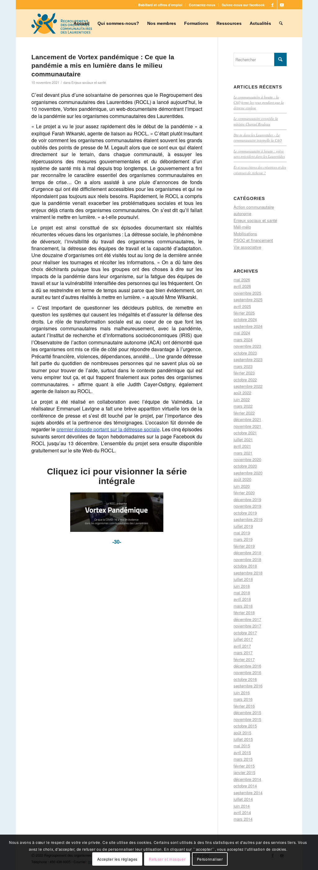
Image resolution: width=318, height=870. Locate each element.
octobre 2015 (245, 726)
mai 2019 (242, 533)
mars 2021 (243, 453)
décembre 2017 (247, 619)
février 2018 (244, 612)
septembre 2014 (248, 792)
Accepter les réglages (117, 859)
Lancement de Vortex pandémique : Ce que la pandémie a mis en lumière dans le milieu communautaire (102, 65)
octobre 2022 (245, 380)
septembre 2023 (248, 359)
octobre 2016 (245, 679)
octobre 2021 (245, 433)
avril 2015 (242, 752)
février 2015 (244, 766)
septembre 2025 (248, 299)
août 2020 (242, 479)
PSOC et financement (253, 240)
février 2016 (244, 706)
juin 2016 (242, 693)
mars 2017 (243, 652)
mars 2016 (243, 699)
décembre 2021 (247, 419)
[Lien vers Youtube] (282, 4)
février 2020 (244, 493)
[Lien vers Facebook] (272, 4)
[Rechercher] (281, 23)
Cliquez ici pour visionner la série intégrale (117, 476)
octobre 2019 (245, 513)
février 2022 (244, 413)
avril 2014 (242, 812)
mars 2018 (243, 606)
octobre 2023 (245, 353)
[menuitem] (160, 5)
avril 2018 (242, 599)
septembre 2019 (248, 519)
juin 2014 (242, 806)
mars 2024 (243, 339)
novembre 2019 (247, 506)
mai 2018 (242, 593)
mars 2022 (243, 406)
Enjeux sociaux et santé (88, 82)
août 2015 (242, 733)
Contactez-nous (202, 4)
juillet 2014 (243, 799)
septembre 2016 (248, 686)
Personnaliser (210, 859)
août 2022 (242, 393)
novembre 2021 (247, 426)
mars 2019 (243, 539)
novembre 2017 (247, 626)
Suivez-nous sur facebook (243, 4)
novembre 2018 (247, 559)
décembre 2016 (247, 666)
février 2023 (244, 373)
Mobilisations (245, 234)
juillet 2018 (243, 579)
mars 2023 (243, 366)
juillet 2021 (243, 439)
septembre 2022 (248, 386)
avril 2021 (242, 446)
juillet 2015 (243, 739)
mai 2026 (242, 280)
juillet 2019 (243, 526)
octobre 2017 (245, 633)
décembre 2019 (247, 499)
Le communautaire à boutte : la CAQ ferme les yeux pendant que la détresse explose (259, 102)
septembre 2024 (248, 326)
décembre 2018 (247, 552)
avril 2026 (242, 286)
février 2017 (244, 659)
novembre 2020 (247, 459)
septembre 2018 (248, 573)
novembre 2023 (247, 346)
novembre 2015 (247, 719)
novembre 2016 (247, 672)
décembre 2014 (247, 779)
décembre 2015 (247, 712)
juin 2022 (242, 399)
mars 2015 (243, 759)
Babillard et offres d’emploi (160, 4)
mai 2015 (242, 746)
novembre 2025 (247, 293)
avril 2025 (242, 306)
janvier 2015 (244, 772)
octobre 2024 (245, 319)
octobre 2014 (245, 786)
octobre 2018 (245, 566)
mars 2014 (243, 819)
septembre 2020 (248, 473)
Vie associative (247, 247)
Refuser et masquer (167, 859)
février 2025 (244, 313)
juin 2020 (242, 486)
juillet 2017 (243, 639)
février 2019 (244, 546)
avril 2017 (242, 646)
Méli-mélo (242, 227)
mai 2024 (242, 333)
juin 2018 (242, 586)
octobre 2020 (245, 466)
